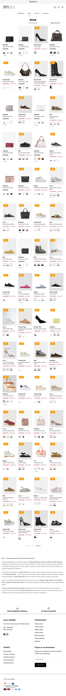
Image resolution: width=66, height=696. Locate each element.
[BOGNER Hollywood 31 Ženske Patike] (41, 182)
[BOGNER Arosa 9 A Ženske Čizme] (9, 457)
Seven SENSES (11, 679)
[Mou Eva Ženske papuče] (9, 253)
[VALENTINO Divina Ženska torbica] (9, 148)
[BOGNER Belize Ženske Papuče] (41, 288)
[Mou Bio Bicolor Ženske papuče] (56, 218)
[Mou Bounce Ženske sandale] (56, 457)
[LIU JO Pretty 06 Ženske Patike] (9, 218)
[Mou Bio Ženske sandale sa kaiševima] (9, 493)
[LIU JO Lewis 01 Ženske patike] (9, 425)
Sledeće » (38, 546)
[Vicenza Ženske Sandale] (25, 457)
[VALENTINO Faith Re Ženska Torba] (25, 425)
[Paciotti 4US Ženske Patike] (25, 111)
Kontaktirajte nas (8, 663)
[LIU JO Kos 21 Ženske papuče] (25, 289)
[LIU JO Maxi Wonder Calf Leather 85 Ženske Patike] (56, 493)
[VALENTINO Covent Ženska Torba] (9, 391)
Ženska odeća (39, 632)
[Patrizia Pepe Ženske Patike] (56, 288)
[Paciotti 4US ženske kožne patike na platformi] (25, 357)
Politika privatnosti (9, 657)
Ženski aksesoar (40, 638)
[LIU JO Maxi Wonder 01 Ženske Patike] (56, 184)
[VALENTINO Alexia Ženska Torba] (56, 42)
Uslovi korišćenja (8, 660)
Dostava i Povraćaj (9, 654)
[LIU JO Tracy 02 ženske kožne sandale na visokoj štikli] (9, 357)
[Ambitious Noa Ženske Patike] (56, 357)
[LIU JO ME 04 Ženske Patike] (9, 323)
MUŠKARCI (20, 13)
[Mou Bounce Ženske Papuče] (25, 147)
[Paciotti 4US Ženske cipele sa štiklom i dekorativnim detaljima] (41, 76)
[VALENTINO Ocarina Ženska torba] (25, 42)
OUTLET (36, 13)
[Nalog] (54, 7)
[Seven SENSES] (9, 7)
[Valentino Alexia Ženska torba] (9, 112)
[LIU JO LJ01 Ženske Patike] (56, 525)
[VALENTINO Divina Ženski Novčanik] (56, 323)
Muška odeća (39, 629)
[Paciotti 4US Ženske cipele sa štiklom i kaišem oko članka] (25, 526)
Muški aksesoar (39, 635)
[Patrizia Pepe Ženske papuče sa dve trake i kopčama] (25, 324)
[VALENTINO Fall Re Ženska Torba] (25, 182)
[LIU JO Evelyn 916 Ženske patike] (56, 390)
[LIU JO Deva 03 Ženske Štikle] (56, 425)
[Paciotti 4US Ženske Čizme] (56, 76)
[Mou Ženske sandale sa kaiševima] (56, 113)
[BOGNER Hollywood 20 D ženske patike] (56, 148)
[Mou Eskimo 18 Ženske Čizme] (41, 253)
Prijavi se (40, 665)
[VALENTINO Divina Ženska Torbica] (9, 42)
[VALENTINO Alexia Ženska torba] (41, 148)
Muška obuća (39, 624)
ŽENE (29, 13)
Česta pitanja (7, 651)
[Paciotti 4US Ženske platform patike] (9, 76)
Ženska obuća (39, 627)
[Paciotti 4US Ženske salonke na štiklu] (41, 323)
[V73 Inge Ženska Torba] (41, 458)
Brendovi (46, 13)
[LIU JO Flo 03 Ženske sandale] (25, 492)
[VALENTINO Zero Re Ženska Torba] (41, 425)
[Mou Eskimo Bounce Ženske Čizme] (41, 357)
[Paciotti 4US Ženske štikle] (41, 41)
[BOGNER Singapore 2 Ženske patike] (41, 492)
